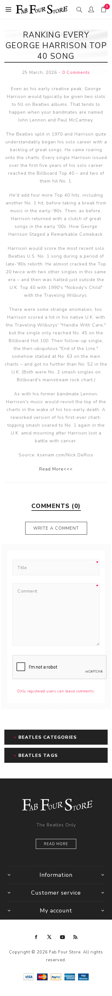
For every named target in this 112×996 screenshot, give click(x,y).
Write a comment (56, 528)
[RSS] (76, 937)
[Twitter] (49, 937)
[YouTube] (63, 937)
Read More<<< (56, 469)
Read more (56, 844)
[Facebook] (36, 937)
